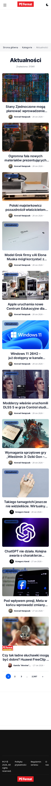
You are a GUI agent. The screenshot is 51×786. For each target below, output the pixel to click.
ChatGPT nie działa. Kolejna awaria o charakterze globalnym (25, 553)
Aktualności (11, 77)
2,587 (34, 676)
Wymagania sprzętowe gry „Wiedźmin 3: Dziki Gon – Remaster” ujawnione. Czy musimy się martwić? (25, 455)
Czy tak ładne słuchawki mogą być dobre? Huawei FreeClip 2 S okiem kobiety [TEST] (25, 657)
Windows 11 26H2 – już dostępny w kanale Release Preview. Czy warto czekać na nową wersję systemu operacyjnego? (25, 356)
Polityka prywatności (20, 763)
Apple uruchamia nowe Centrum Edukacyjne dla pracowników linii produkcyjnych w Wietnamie (25, 306)
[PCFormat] (25, 779)
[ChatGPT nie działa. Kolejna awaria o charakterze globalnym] (25, 532)
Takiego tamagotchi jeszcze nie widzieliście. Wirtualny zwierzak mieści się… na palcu (25, 504)
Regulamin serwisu (36, 763)
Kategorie (27, 47)
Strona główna (10, 47)
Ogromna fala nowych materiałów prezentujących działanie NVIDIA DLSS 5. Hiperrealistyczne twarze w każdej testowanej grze (25, 158)
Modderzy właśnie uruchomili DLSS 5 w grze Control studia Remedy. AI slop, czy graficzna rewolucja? (25, 405)
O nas (47, 763)
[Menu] (5, 5)
